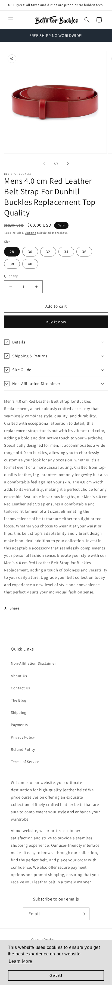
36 (84, 251)
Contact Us (20, 688)
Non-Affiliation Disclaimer (33, 663)
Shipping (30, 232)
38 (12, 263)
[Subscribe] (83, 914)
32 (48, 251)
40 (30, 263)
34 (66, 251)
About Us (19, 675)
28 (12, 251)
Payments (19, 724)
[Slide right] (68, 164)
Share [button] (15, 608)
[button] (11, 20)
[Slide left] (44, 164)
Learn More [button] (20, 961)
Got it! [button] (55, 975)
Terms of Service (25, 761)
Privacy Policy (23, 737)
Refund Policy (23, 749)
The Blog (18, 700)
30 (30, 251)
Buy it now (56, 321)
